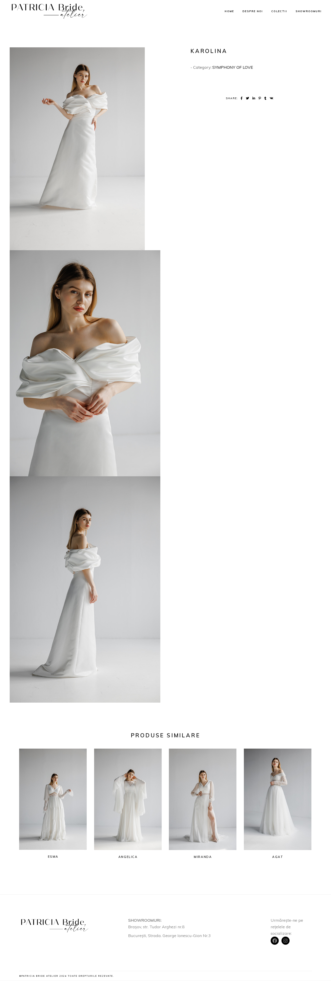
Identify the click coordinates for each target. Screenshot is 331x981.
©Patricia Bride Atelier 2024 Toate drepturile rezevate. (66, 975)
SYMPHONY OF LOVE (232, 67)
